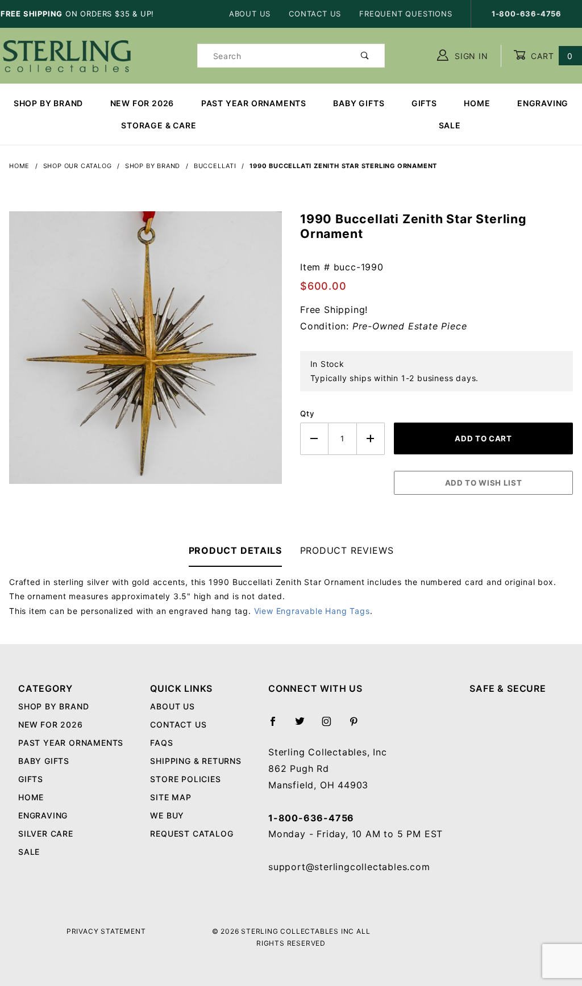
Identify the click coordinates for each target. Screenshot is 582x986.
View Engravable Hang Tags (312, 611)
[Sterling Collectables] (67, 55)
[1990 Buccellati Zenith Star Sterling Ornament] (145, 354)
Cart (550, 56)
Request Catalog (191, 833)
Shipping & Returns (195, 761)
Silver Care (45, 833)
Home (477, 103)
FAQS (161, 742)
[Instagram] (331, 726)
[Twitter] (304, 726)
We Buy (167, 815)
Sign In (470, 56)
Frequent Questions (405, 13)
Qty (307, 413)
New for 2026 (142, 103)
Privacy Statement (106, 931)
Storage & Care (158, 125)
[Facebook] (277, 726)
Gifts (424, 103)
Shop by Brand (48, 103)
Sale (29, 852)
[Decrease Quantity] (314, 439)
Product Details (235, 550)
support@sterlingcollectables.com (349, 866)
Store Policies (185, 779)
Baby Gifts (358, 103)
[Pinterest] (358, 726)
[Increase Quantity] (371, 439)
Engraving (542, 103)
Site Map (170, 797)
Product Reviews (347, 550)
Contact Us (315, 13)
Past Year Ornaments (253, 103)
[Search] (365, 55)
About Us (250, 13)
